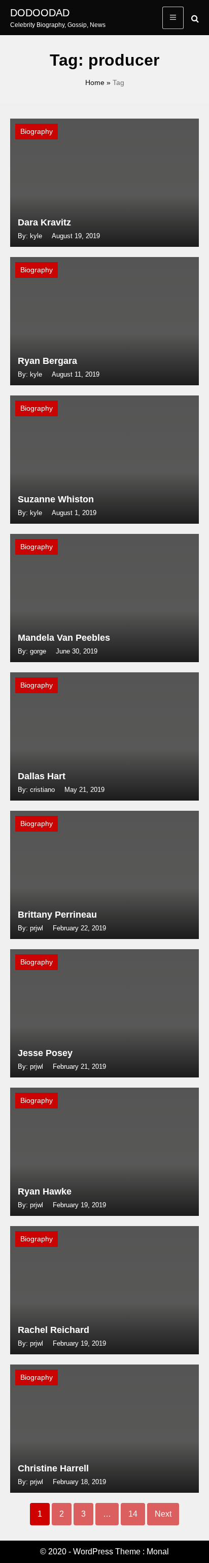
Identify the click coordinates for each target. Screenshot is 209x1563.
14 (132, 1514)
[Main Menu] (173, 18)
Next (163, 1514)
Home (94, 82)
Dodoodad (39, 12)
